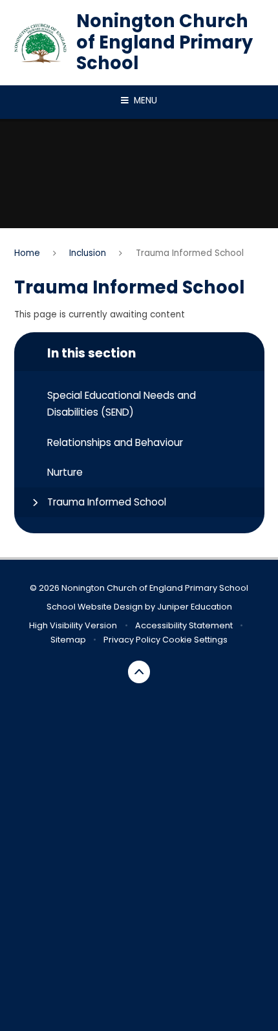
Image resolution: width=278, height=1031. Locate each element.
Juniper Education (194, 606)
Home (27, 253)
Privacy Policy (131, 639)
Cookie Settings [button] (195, 639)
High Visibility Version (73, 625)
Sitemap (68, 639)
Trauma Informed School (190, 253)
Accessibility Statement (184, 625)
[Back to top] (139, 672)
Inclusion (87, 253)
